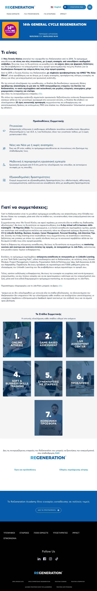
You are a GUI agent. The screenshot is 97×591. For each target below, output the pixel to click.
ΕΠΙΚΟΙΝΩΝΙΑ (10, 538)
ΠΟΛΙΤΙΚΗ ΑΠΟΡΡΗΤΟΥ (78, 581)
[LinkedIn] (39, 559)
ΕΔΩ (57, 453)
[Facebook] (45, 559)
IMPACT (63, 14)
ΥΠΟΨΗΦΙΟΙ (9, 533)
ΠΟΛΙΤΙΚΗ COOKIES (60, 581)
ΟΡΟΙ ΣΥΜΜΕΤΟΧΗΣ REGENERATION (39, 581)
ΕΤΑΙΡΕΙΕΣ (24, 533)
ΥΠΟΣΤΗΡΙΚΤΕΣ (60, 533)
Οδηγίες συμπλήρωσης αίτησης (73, 470)
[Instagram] (51, 559)
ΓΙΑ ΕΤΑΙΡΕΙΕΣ (49, 14)
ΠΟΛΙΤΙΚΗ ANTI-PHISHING (64, 587)
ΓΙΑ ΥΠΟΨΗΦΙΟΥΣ (31, 14)
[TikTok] (57, 559)
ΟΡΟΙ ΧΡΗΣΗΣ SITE (18, 581)
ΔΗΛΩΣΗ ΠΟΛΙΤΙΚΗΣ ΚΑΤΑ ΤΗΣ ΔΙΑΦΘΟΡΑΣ (38, 587)
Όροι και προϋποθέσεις (25, 470)
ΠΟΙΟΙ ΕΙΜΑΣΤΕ (13, 14)
